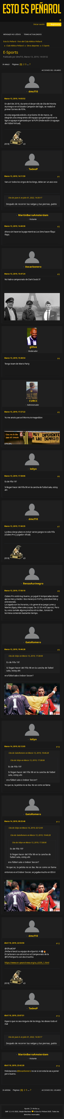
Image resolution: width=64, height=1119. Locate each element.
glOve (33, 347)
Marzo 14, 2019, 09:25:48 (14, 821)
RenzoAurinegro (33, 583)
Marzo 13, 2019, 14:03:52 (14, 98)
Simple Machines (25, 1111)
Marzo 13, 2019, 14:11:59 (14, 176)
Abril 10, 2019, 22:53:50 (14, 943)
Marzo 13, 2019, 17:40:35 (14, 526)
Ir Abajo (6, 64)
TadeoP (33, 169)
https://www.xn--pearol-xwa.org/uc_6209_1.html (27, 962)
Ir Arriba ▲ (35, 1108)
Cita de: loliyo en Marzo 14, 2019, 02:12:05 (26, 828)
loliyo (33, 468)
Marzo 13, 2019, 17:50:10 (14, 590)
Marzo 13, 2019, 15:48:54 (14, 358)
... (28, 64)
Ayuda (26, 1108)
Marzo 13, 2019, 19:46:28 (14, 649)
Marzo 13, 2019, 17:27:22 (14, 412)
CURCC (33, 400)
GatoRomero (33, 642)
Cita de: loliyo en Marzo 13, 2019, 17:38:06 (26, 656)
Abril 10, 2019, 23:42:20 (14, 1065)
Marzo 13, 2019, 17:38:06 (14, 476)
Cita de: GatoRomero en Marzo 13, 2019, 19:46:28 (29, 753)
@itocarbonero (24, 1071)
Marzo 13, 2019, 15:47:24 (14, 274)
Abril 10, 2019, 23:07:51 (14, 1015)
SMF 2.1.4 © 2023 (11, 1111)
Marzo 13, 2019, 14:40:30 (14, 226)
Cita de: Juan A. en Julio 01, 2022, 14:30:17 (25, 197)
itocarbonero (33, 266)
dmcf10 (33, 91)
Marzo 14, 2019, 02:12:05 (14, 746)
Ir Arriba (6, 1090)
